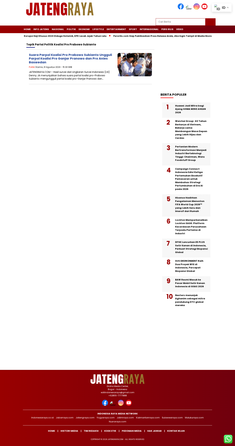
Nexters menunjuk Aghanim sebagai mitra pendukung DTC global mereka (190, 300)
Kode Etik (110, 431)
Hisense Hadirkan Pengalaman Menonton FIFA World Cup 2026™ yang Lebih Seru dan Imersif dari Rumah (189, 204)
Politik (71, 29)
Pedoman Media (132, 431)
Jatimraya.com (125, 417)
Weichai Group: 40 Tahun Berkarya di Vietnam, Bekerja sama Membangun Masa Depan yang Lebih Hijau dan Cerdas (191, 129)
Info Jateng (41, 29)
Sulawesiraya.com (172, 417)
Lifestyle (98, 29)
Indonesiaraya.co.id (42, 417)
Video (179, 29)
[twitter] (189, 8)
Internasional (149, 29)
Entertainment (116, 29)
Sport (133, 29)
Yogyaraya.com (106, 417)
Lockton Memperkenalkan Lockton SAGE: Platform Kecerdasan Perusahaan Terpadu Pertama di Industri (191, 226)
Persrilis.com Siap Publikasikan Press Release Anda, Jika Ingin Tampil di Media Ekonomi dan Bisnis (162, 36)
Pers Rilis (167, 29)
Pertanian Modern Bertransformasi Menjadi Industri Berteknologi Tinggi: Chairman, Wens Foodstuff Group (190, 153)
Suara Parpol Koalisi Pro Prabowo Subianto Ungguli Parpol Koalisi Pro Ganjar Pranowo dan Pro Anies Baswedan (70, 58)
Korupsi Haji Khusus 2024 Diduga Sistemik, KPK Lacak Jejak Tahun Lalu (57, 36)
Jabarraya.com (64, 417)
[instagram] (197, 8)
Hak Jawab (154, 431)
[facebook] (181, 8)
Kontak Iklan (176, 431)
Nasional (58, 29)
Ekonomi (84, 29)
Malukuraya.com (194, 417)
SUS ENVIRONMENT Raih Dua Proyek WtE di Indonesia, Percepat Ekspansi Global (189, 266)
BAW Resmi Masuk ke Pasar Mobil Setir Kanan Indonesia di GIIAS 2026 (190, 283)
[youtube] (205, 8)
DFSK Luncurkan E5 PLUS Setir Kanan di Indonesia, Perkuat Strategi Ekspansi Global (191, 247)
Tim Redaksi (91, 431)
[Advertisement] (188, 63)
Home (27, 29)
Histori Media (69, 431)
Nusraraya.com (117, 421)
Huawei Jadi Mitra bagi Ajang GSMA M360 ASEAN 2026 (190, 109)
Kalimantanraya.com (148, 417)
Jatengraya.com (85, 417)
